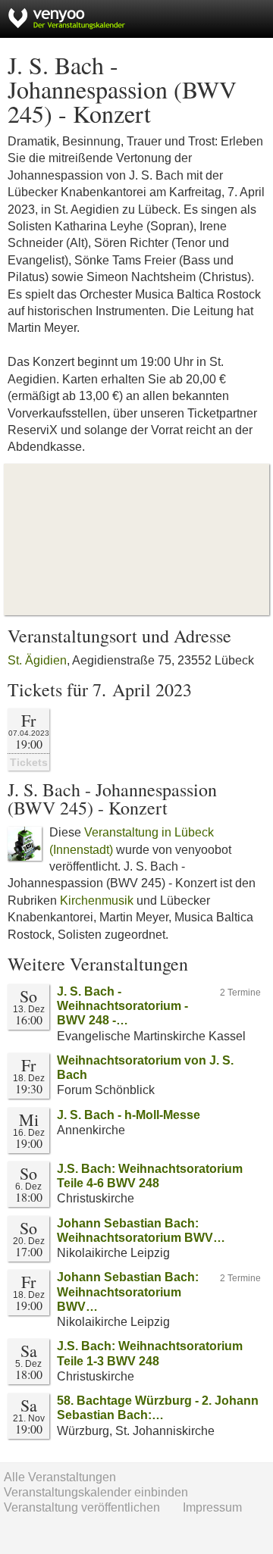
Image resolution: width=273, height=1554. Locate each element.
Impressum (212, 1507)
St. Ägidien (37, 660)
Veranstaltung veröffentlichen (82, 1507)
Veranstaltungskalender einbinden (96, 1492)
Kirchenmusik (96, 900)
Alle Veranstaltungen (60, 1477)
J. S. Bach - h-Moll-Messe (128, 1114)
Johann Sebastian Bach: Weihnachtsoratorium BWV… (128, 1291)
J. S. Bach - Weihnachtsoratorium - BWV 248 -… (122, 1006)
